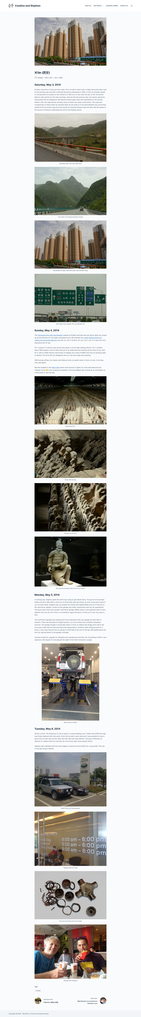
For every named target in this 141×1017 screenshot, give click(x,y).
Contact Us (124, 5)
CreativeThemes (43, 1014)
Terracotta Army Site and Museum (50, 335)
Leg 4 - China (58, 77)
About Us (88, 5)
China (38, 990)
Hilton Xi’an (56, 367)
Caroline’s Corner (112, 5)
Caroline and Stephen (27, 5)
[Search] (131, 6)
